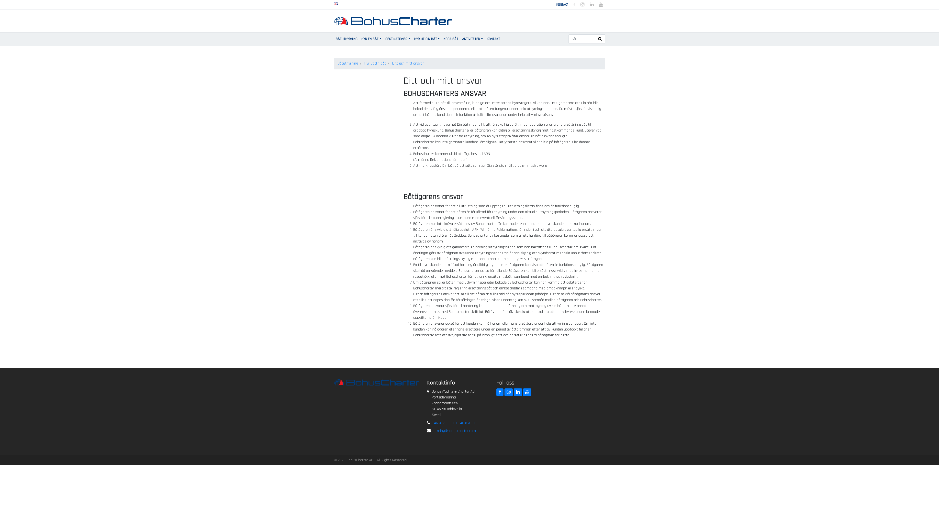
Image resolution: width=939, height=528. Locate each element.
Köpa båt (451, 39)
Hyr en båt (370, 39)
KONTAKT (493, 39)
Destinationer (396, 39)
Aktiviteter (471, 39)
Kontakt (562, 4)
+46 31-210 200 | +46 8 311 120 (455, 423)
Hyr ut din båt (425, 39)
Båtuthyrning (347, 39)
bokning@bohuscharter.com (454, 430)
